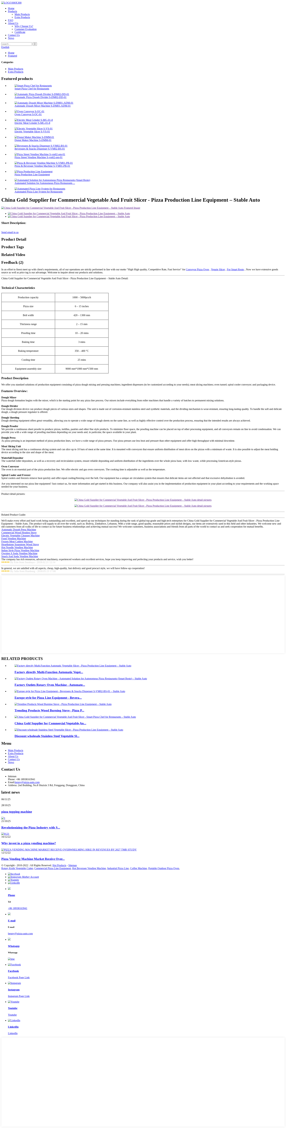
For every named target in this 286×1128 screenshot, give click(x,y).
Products (12, 11)
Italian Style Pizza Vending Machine (20, 550)
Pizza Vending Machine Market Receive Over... (33, 859)
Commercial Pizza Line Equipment (52, 868)
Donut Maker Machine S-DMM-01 (33, 140)
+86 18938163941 (17, 908)
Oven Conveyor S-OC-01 (28, 114)
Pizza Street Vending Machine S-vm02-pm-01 (39, 157)
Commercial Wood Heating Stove (19, 532)
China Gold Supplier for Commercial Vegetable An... (50, 723)
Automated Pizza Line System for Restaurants (39, 191)
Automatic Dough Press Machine (18, 529)
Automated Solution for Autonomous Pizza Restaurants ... (45, 183)
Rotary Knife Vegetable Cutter (17, 868)
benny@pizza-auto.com (27, 782)
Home (11, 8)
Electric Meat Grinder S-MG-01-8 (32, 123)
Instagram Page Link (19, 996)
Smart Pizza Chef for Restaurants (32, 88)
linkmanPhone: (12, 778)
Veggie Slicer (218, 269)
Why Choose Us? (24, 26)
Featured (12, 55)
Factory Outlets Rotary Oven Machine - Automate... (50, 685)
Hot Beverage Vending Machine (89, 868)
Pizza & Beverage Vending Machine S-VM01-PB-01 (42, 165)
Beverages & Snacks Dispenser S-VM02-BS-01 (40, 148)
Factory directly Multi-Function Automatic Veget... (49, 672)
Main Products (22, 14)
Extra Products (22, 17)
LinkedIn (13, 1033)
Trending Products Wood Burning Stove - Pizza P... (49, 710)
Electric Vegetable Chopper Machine (20, 535)
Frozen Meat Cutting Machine (17, 541)
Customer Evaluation (26, 29)
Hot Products (59, 865)
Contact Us (14, 35)
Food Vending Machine (13, 538)
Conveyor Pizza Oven (197, 269)
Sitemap (72, 865)
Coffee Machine (138, 868)
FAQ (10, 20)
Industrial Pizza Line (118, 868)
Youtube (12, 1014)
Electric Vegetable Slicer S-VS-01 (32, 131)
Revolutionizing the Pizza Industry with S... (30, 827)
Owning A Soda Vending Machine (19, 553)
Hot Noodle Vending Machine (17, 547)
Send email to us (10, 232)
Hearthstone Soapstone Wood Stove (20, 544)
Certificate (20, 32)
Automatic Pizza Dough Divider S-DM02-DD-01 (41, 97)
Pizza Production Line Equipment (32, 174)
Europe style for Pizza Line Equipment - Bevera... (48, 697)
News (11, 38)
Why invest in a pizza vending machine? (28, 843)
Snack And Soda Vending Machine (19, 556)
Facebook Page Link (19, 977)
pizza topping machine (16, 811)
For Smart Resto (235, 269)
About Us (13, 23)
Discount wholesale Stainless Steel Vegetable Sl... (47, 736)
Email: (11, 782)
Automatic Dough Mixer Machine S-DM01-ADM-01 (43, 105)
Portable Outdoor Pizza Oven (163, 868)
